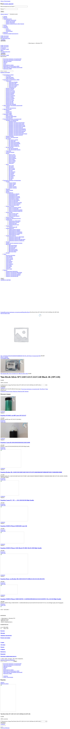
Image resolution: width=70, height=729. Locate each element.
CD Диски (8, 76)
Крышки (8, 189)
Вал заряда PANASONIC (14, 143)
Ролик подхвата (9, 217)
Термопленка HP (13, 223)
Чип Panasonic (12, 171)
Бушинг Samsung (13, 187)
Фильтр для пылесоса (11, 108)
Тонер (4, 254)
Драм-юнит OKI (12, 83)
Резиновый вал (9, 192)
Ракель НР (11, 163)
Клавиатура (8, 111)
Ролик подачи (9, 212)
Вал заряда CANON (13, 139)
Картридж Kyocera (10, 90)
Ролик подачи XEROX (14, 216)
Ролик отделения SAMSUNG (15, 211)
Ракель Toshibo (12, 160)
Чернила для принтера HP (12, 276)
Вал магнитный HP (13, 148)
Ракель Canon (12, 154)
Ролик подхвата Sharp (14, 205)
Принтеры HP (9, 117)
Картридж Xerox (10, 99)
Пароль (3, 9)
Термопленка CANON (14, 222)
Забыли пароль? (4, 14)
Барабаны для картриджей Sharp (16, 132)
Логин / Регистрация (8, 677)
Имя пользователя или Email (8, 6)
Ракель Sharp (12, 159)
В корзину (3, 386)
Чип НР (10, 179)
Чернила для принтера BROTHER (14, 272)
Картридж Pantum (10, 93)
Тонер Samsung (9, 263)
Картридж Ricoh (10, 94)
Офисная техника (7, 109)
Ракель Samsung (12, 158)
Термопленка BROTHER (14, 221)
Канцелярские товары (8, 74)
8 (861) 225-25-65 (4, 37)
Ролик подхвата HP (13, 201)
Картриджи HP (9, 101)
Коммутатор (9, 112)
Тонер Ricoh (9, 262)
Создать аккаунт (8, 4)
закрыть (2, 682)
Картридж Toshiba (10, 98)
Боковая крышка (10, 136)
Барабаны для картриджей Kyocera (17, 125)
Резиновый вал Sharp (14, 198)
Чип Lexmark (12, 169)
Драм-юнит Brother (13, 82)
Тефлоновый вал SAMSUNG (15, 233)
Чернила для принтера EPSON (13, 275)
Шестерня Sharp (12, 251)
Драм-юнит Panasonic (14, 84)
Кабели (7, 110)
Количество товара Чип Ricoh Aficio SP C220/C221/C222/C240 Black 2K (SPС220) (21, 385)
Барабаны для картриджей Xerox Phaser (18, 133)
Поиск (2, 278)
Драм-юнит (8, 80)
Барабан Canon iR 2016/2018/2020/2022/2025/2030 (15, 442)
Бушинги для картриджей (12, 137)
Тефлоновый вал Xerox (14, 234)
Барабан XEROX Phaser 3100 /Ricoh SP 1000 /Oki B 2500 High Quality (21, 548)
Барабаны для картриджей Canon (16, 123)
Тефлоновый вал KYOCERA (15, 232)
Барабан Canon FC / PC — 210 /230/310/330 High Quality (17, 500)
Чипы (7, 164)
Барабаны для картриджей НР (16, 135)
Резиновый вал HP (13, 195)
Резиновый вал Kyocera (14, 196)
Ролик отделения (10, 206)
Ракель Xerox (12, 162)
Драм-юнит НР (12, 87)
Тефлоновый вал (10, 228)
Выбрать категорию (5, 72)
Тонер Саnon (9, 268)
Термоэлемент (9, 225)
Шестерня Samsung (13, 250)
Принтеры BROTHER (11, 116)
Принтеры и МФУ (7, 114)
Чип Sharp (11, 176)
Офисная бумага (10, 77)
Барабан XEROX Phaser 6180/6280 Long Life (14, 526)
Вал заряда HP (12, 141)
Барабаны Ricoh (12, 121)
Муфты (7, 191)
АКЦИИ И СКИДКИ (6, 280)
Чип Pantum (11, 173)
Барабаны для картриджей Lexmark (17, 126)
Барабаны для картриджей (12, 120)
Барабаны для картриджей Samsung (17, 131)
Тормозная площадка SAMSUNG (16, 240)
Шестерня (8, 244)
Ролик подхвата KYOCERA (15, 202)
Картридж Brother (10, 88)
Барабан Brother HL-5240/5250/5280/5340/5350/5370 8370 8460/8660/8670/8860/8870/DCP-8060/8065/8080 (31, 472)
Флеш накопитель (10, 78)
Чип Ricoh (11, 174)
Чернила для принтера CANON (13, 273)
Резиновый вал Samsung (14, 197)
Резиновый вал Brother (14, 193)
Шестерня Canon (13, 246)
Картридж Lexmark (10, 92)
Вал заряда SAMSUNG (14, 146)
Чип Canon (11, 165)
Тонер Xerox (9, 266)
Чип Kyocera (12, 168)
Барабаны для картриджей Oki (16, 127)
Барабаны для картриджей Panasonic (17, 128)
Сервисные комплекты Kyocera (13, 218)
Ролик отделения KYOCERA (15, 209)
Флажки (8, 241)
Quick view (3, 421)
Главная (2, 312)
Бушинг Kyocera (12, 186)
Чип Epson (11, 166)
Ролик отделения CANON (15, 207)
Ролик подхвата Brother (14, 200)
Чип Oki (11, 170)
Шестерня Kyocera (13, 249)
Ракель (7, 153)
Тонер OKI (8, 260)
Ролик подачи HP (13, 214)
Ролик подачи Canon (13, 213)
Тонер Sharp (9, 265)
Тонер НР (8, 267)
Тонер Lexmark (9, 259)
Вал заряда (8, 138)
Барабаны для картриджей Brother (17, 122)
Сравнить (3, 387)
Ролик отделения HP (13, 208)
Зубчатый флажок (10, 152)
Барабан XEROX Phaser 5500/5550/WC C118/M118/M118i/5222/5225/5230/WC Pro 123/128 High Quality (31, 599)
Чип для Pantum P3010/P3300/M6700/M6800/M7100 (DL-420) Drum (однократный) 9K (21, 355)
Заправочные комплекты (12, 271)
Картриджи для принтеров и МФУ (11, 79)
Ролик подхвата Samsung (14, 203)
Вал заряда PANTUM (14, 144)
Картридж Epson (10, 89)
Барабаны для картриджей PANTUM (17, 130)
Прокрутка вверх (5, 683)
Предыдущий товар (5, 313)
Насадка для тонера (10, 255)
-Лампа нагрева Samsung (14, 229)
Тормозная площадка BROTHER (16, 236)
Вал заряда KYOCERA (14, 142)
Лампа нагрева (9, 190)
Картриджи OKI (10, 103)
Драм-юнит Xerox (13, 85)
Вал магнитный (9, 147)
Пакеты (8, 106)
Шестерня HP (12, 248)
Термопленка (9, 219)
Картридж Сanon (10, 100)
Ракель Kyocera (12, 155)
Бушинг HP (11, 185)
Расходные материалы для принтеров (12, 180)
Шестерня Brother (13, 245)
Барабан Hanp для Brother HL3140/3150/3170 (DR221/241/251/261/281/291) (23, 579)
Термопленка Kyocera (14, 224)
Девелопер (8, 150)
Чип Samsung (12, 175)
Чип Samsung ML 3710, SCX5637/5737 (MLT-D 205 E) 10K (14, 373)
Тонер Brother (9, 256)
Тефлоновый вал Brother (14, 230)
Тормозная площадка (11, 235)
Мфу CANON (9, 115)
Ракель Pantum (12, 157)
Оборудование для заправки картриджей (12, 105)
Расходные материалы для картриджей (12, 119)
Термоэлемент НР (13, 227)
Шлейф (7, 252)
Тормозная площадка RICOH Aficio (17, 239)
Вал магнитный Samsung (14, 149)
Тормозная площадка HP (14, 238)
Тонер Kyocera (9, 257)
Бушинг (8, 181)
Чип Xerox (11, 178)
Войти (2, 11)
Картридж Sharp (10, 96)
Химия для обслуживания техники (14, 243)
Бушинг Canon (12, 184)
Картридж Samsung (10, 95)
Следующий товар (5, 358)
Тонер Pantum (9, 261)
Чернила (5, 270)
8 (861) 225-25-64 (4, 36)
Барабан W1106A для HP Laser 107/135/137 (13, 415)
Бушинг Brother (12, 182)
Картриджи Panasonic (11, 104)
